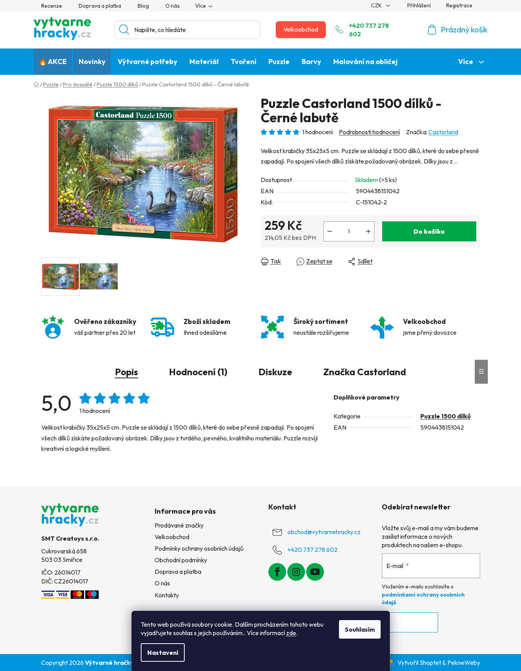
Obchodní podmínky (181, 560)
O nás (172, 5)
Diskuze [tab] (275, 372)
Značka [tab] (364, 372)
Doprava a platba (100, 5)
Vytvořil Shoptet (419, 662)
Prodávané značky (179, 525)
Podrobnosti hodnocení (369, 132)
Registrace (459, 5)
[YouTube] (315, 572)
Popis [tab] (126, 372)
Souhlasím (360, 629)
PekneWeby (463, 662)
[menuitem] (53, 62)
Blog (143, 5)
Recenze (51, 5)
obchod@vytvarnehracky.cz (324, 532)
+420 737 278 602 (369, 30)
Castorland (443, 132)
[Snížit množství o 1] (330, 231)
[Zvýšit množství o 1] (368, 231)
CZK (377, 5)
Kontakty (167, 595)
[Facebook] (277, 572)
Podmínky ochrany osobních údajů (199, 548)
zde (291, 633)
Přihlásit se (410, 622)
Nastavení (162, 652)
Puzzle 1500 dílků (445, 416)
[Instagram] (296, 572)
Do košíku (429, 231)
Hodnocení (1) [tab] (198, 372)
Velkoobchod (300, 29)
